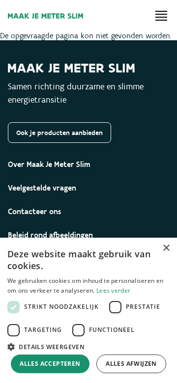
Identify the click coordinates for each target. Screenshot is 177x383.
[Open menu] (161, 16)
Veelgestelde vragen (42, 187)
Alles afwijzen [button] (131, 363)
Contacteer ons (34, 211)
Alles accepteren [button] (50, 363)
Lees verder (113, 290)
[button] (88, 346)
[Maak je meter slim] (45, 16)
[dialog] (88, 310)
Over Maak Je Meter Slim (49, 164)
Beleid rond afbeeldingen (50, 235)
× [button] (166, 248)
